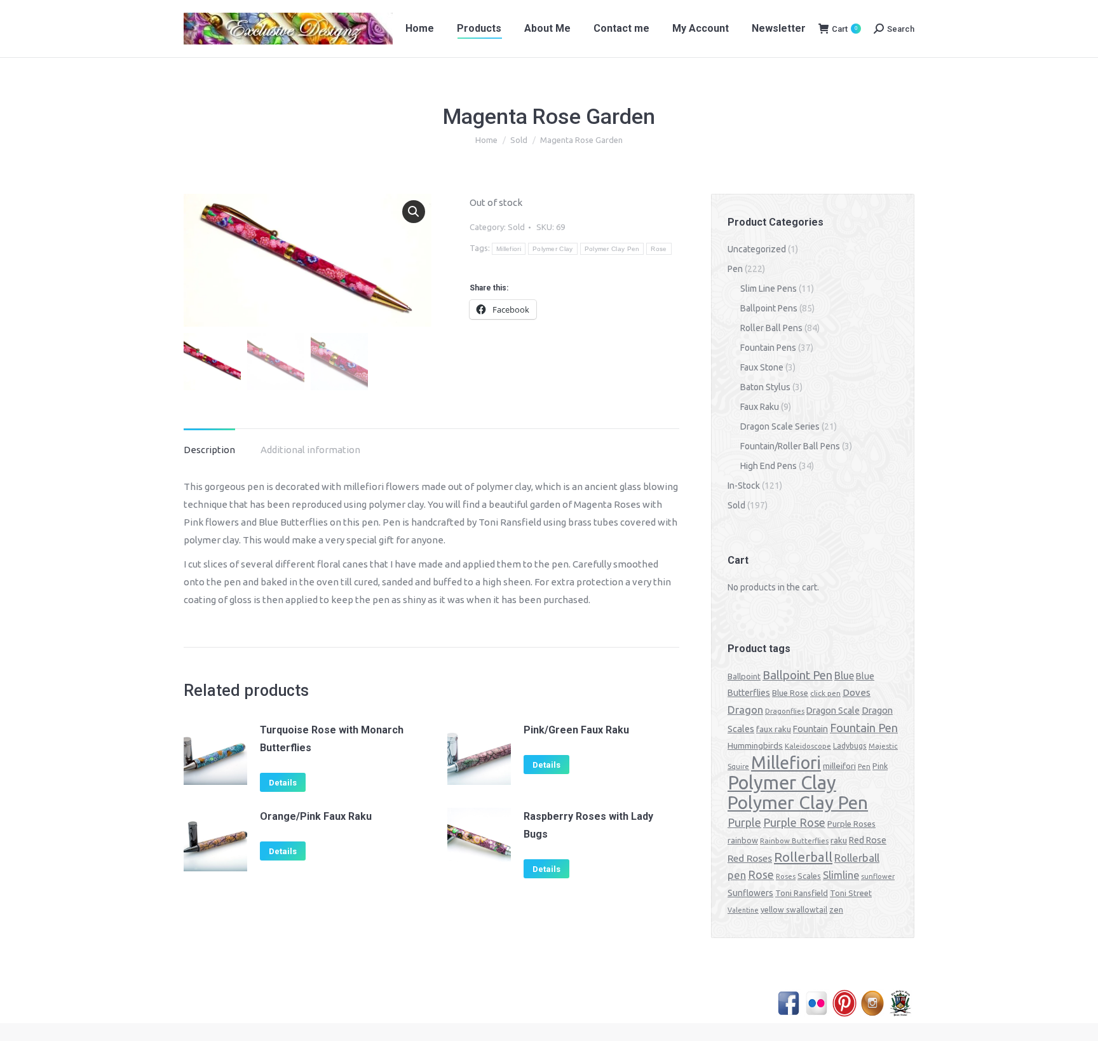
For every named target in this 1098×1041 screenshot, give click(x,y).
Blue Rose (790, 692)
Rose (659, 248)
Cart (844, 29)
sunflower (878, 876)
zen (836, 909)
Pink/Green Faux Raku (576, 730)
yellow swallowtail (794, 910)
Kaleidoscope (808, 746)
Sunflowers (750, 893)
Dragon (745, 710)
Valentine (743, 910)
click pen (825, 693)
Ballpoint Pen (797, 675)
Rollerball (803, 857)
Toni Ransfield (801, 892)
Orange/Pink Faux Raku (316, 816)
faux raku (773, 729)
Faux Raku (759, 407)
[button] (413, 211)
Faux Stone (761, 367)
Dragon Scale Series (780, 426)
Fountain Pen (864, 727)
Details (283, 782)
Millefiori (508, 248)
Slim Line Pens (768, 288)
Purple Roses (851, 823)
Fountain (810, 729)
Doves (857, 692)
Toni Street (851, 892)
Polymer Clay (552, 248)
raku (838, 840)
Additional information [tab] (310, 449)
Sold (516, 226)
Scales (809, 875)
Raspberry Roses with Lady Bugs (588, 825)
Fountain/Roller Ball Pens (790, 446)
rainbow (743, 840)
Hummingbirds (755, 745)
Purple (744, 822)
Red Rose (867, 840)
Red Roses (750, 858)
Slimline (841, 875)
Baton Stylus (765, 387)
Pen (735, 269)
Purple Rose (794, 822)
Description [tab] (209, 449)
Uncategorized (757, 249)
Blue (844, 675)
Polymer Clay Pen (612, 248)
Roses (786, 876)
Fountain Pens (768, 348)
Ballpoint (744, 676)
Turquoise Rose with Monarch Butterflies (331, 739)
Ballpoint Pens (768, 308)
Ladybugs (850, 746)
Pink (880, 765)
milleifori (839, 766)
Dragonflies (784, 711)
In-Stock (744, 485)
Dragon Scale (833, 710)
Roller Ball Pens (771, 328)
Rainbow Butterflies (794, 841)
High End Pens (768, 466)
